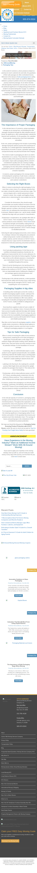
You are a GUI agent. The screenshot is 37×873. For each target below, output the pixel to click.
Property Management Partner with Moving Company (15, 814)
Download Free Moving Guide (10, 841)
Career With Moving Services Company (12, 736)
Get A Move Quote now (9, 43)
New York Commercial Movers (9, 783)
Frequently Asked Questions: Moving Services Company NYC (18, 751)
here (16, 456)
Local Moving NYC (6, 772)
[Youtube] (15, 853)
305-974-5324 (29, 19)
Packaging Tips (8, 65)
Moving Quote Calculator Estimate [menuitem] (13, 38)
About (27, 2)
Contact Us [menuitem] (6, 36)
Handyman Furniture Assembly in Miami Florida (14, 806)
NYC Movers (4, 780)
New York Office (21, 705)
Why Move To (5, 755)
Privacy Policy (5, 740)
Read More (18, 595)
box (8, 210)
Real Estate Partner (6, 810)
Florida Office (20, 718)
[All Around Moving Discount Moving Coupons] (15, 543)
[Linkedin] (24, 853)
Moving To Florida (6, 791)
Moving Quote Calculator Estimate (18, 13)
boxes (29, 221)
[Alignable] (26, 853)
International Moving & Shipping (10, 787)
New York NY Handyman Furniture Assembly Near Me (16, 802)
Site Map (3, 759)
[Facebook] (6, 853)
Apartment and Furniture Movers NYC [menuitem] (14, 32)
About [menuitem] (5, 30)
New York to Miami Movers (8, 795)
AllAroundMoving (9, 63)
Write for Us (4, 799)
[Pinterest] (19, 853)
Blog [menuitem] (4, 28)
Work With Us (5, 763)
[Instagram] (11, 853)
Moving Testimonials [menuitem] (9, 34)
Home (10, 46)
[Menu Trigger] (0, 24)
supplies (28, 322)
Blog (2, 748)
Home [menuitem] (5, 26)
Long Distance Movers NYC (8, 776)
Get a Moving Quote (11, 4)
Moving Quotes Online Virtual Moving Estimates (14, 767)
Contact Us (27, 9)
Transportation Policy (7, 744)
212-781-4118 (21, 713)
